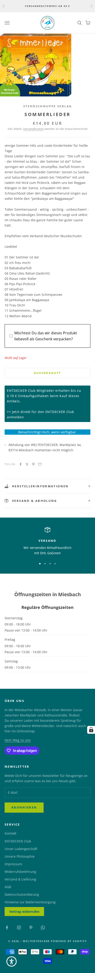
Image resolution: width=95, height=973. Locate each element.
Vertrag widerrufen (24, 911)
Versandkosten (33, 129)
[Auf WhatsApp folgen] (43, 927)
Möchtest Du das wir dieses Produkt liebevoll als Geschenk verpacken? (45, 335)
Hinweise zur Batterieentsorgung (30, 902)
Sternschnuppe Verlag (47, 106)
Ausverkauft (47, 373)
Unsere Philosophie (20, 856)
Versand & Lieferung (20, 879)
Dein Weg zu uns (18, 740)
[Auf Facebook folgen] (7, 927)
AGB (8, 887)
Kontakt (10, 833)
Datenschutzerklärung (22, 894)
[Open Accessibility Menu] (11, 961)
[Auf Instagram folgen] (19, 927)
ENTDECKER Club (18, 841)
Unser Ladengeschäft (21, 849)
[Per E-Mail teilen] (40, 464)
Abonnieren (24, 807)
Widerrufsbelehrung (20, 871)
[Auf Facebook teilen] (20, 464)
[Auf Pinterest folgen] (31, 927)
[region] (47, 541)
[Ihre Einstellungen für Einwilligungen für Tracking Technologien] (91, 730)
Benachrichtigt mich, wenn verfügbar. (47, 432)
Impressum (13, 864)
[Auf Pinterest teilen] (33, 464)
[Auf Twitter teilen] (27, 464)
